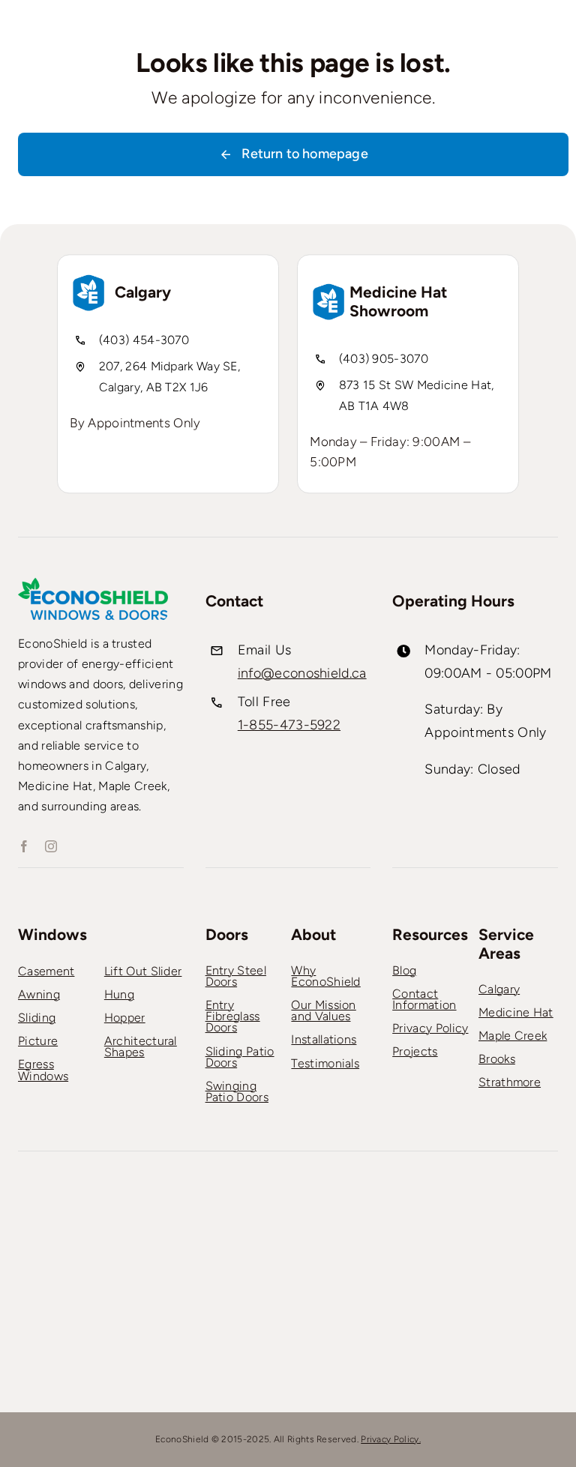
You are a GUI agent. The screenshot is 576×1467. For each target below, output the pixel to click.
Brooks (496, 1059)
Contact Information (424, 999)
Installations (323, 1039)
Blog (404, 970)
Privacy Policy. (391, 1439)
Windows (52, 934)
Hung (119, 994)
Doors (227, 934)
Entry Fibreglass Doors (233, 1016)
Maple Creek (512, 1035)
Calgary (499, 989)
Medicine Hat (516, 1012)
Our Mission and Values (323, 1010)
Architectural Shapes (140, 1046)
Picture (38, 1041)
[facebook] (24, 846)
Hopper (125, 1017)
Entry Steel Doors (236, 976)
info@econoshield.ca (302, 673)
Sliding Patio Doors (240, 1057)
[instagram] (51, 846)
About (313, 934)
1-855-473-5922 (289, 725)
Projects (414, 1051)
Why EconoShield (325, 976)
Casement (46, 971)
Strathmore (509, 1082)
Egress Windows (43, 1069)
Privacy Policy (430, 1028)
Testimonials (325, 1063)
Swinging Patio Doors (237, 1091)
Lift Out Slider (143, 971)
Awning (39, 994)
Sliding (37, 1017)
